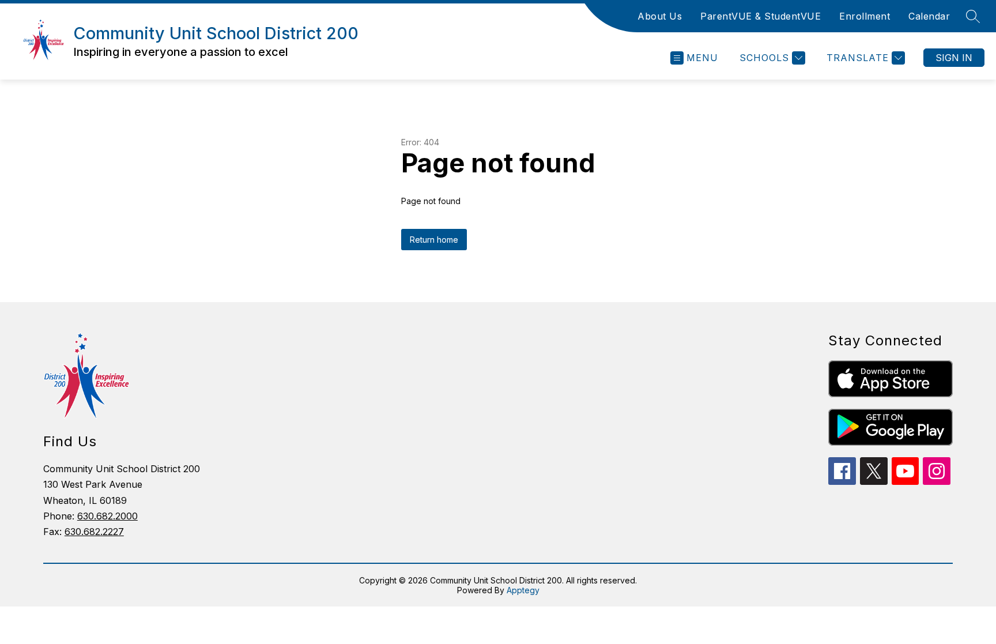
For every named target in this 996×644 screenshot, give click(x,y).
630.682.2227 (94, 531)
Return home (434, 239)
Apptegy (523, 590)
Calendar (929, 16)
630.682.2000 (107, 516)
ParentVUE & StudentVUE (760, 16)
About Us (659, 16)
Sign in (953, 57)
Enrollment (864, 16)
